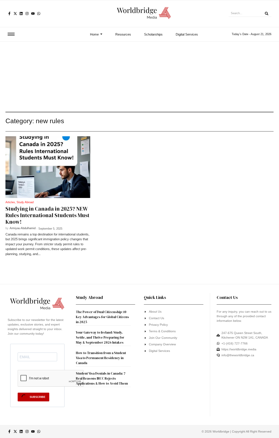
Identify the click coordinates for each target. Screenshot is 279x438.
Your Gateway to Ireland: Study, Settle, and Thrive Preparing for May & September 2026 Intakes (100, 337)
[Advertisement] (139, 74)
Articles (10, 202)
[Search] (266, 13)
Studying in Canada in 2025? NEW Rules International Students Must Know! (47, 215)
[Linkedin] (21, 13)
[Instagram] (27, 13)
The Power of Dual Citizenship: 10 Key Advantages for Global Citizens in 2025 (102, 317)
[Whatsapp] (39, 13)
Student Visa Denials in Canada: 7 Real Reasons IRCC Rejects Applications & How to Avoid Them (102, 378)
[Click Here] (11, 34)
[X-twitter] (15, 13)
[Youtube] (33, 13)
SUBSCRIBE (37, 397)
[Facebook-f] (9, 13)
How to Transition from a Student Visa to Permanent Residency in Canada (101, 358)
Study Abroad (25, 202)
